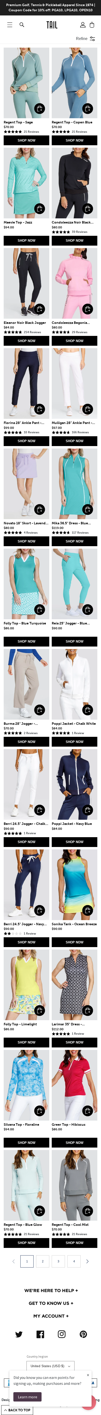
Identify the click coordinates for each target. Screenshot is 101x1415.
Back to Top (19, 1410)
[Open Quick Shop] (26, 83)
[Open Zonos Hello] (93, 1405)
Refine (82, 39)
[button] (10, 25)
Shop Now (26, 140)
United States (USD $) (47, 1366)
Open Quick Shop (39, 108)
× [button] (88, 1375)
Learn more (27, 1396)
